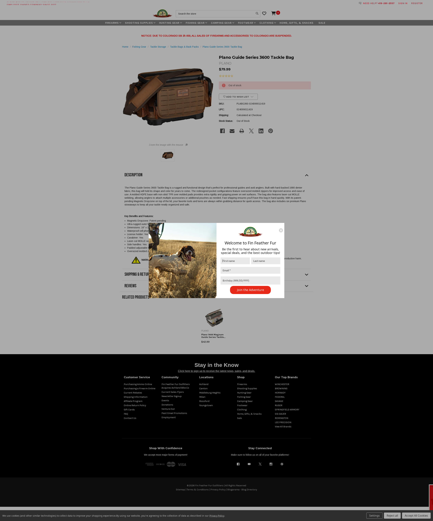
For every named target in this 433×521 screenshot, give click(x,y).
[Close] (281, 230)
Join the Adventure (250, 290)
